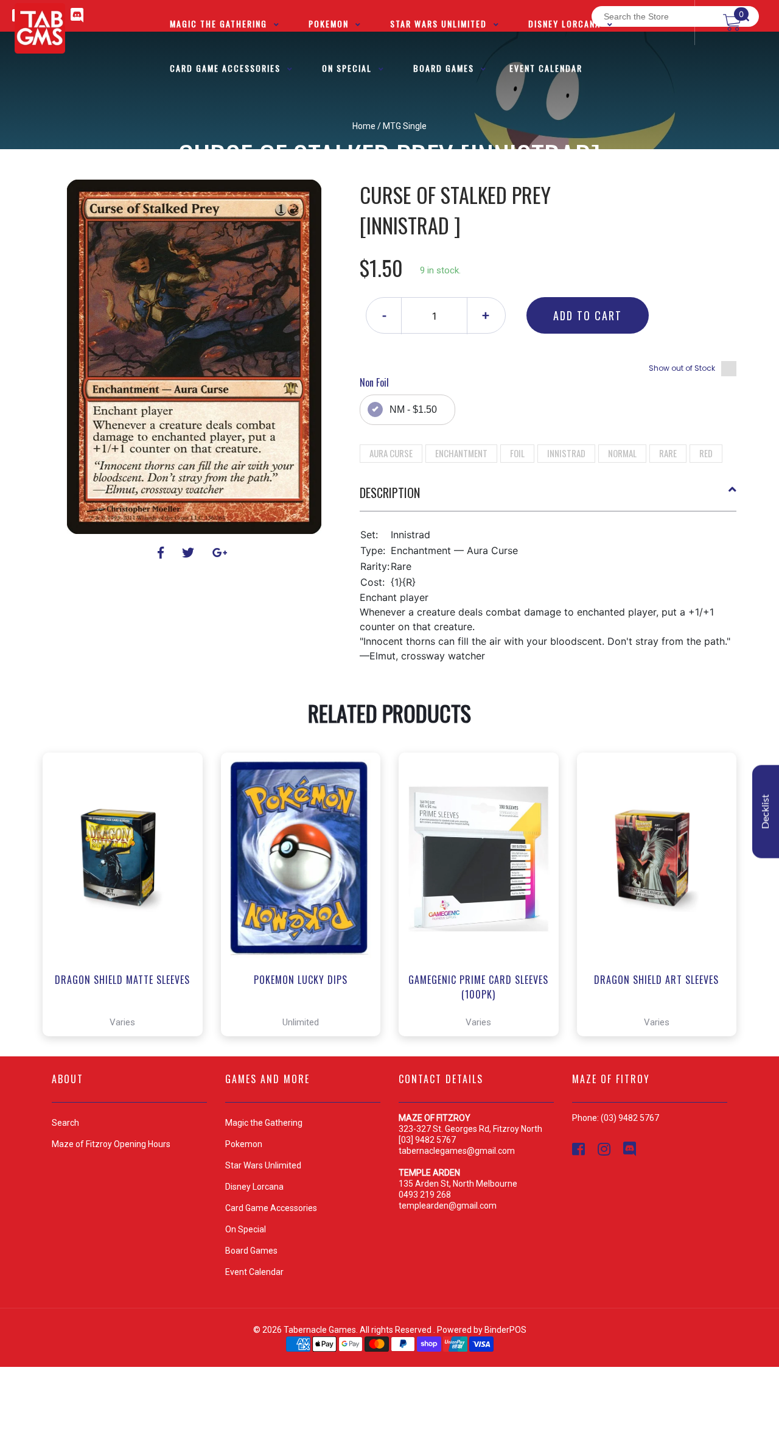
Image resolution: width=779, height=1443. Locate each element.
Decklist (765, 812)
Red (706, 453)
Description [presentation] (390, 492)
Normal (622, 453)
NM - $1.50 (413, 409)
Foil (517, 453)
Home (364, 126)
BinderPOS (505, 1330)
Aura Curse (391, 453)
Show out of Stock (682, 368)
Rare (668, 453)
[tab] (548, 497)
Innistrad (566, 453)
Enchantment (461, 453)
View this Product (128, 992)
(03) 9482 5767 (630, 1118)
